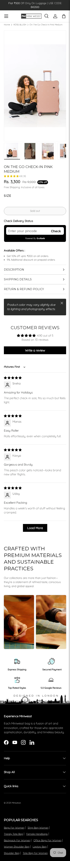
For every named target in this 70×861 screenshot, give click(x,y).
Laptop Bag (39, 846)
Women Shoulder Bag (16, 846)
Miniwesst (16, 802)
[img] (13, 378)
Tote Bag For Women (35, 853)
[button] (11, 176)
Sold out (35, 210)
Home (7, 25)
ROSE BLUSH (19, 25)
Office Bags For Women (47, 840)
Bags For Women (14, 827)
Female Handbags (37, 833)
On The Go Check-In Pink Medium (46, 25)
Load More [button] (35, 528)
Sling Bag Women (38, 827)
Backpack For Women (17, 840)
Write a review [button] (35, 350)
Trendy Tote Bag (13, 833)
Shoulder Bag (11, 853)
